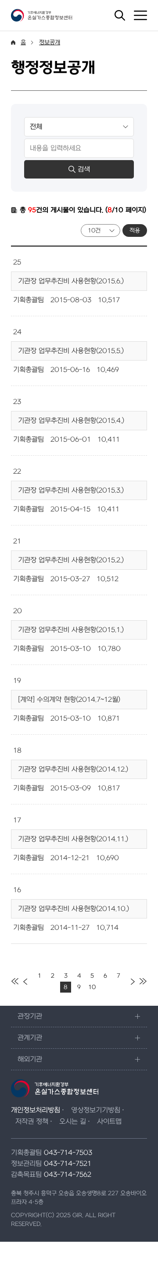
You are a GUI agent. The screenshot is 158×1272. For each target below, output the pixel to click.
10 (92, 987)
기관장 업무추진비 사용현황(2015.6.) (71, 281)
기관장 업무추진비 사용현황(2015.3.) (71, 490)
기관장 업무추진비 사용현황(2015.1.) (71, 630)
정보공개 (49, 42)
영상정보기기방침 (95, 1110)
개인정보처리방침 (35, 1110)
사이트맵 (109, 1122)
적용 (134, 230)
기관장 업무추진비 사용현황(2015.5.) (71, 351)
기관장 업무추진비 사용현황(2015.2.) (71, 560)
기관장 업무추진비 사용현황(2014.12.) (73, 769)
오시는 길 (72, 1122)
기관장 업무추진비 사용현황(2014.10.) (73, 909)
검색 (84, 169)
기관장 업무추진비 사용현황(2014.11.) (73, 839)
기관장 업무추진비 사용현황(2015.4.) (71, 421)
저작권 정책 (31, 1122)
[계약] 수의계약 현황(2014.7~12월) (69, 700)
